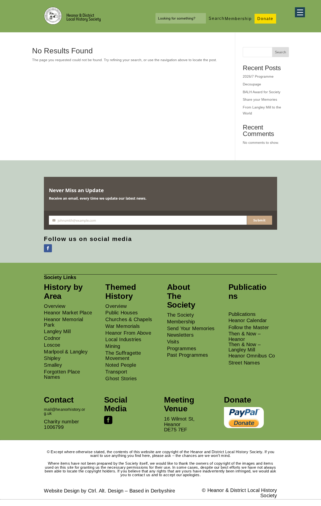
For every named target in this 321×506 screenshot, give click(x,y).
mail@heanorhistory (62, 409)
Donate (265, 19)
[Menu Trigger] (300, 12)
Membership (238, 19)
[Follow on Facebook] (48, 248)
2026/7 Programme (258, 76)
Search (280, 52)
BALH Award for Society (261, 92)
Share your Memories (260, 99)
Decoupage (252, 84)
